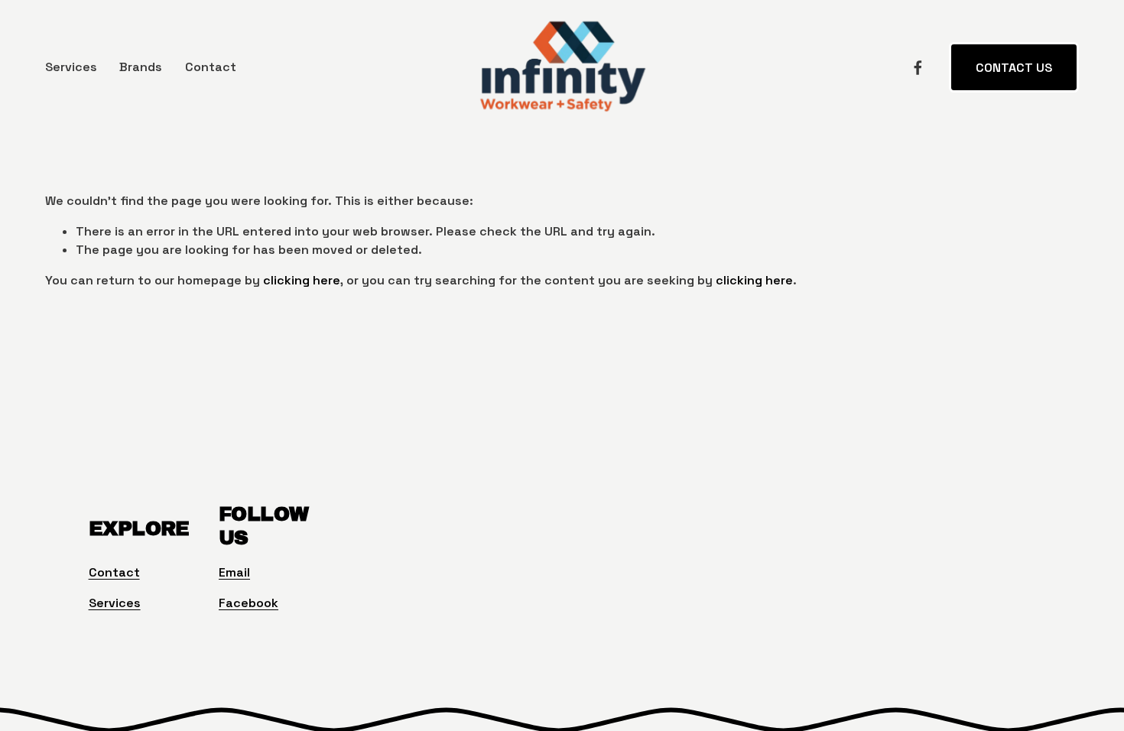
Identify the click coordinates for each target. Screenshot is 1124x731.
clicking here (301, 280)
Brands (140, 67)
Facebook (248, 603)
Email (234, 572)
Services (71, 67)
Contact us (1014, 68)
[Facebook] (918, 67)
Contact (210, 67)
